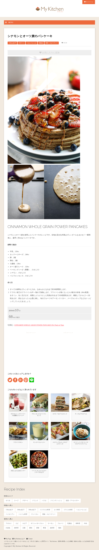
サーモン (51, 523)
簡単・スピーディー (52, 43)
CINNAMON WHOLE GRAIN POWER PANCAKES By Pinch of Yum (39, 325)
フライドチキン (18, 442)
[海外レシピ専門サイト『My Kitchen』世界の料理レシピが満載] (49, 9)
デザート (21, 43)
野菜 (44, 528)
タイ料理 (57, 510)
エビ (17, 523)
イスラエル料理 (45, 510)
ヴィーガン (34, 514)
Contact (30, 539)
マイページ (89, 2)
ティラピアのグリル (81, 414)
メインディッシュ (56, 500)
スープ (16, 500)
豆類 (23, 528)
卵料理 (78, 523)
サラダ (8, 500)
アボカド (9, 523)
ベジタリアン (10, 514)
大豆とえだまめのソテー (18, 470)
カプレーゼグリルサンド (60, 414)
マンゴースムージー (39, 442)
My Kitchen (17, 546)
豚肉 (30, 528)
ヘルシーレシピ (31, 43)
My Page (8, 539)
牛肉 (85, 523)
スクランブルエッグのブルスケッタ (60, 443)
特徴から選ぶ (8, 505)
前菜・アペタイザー (72, 500)
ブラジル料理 (68, 510)
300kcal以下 (21, 510)
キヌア (24, 523)
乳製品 (41, 43)
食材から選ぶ (8, 519)
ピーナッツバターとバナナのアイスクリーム (81, 443)
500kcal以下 (32, 510)
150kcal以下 (12, 43)
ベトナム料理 (22, 514)
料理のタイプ (8, 496)
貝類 (37, 528)
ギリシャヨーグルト (37, 523)
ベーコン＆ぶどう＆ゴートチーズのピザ (39, 471)
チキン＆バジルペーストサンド (39, 414)
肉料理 (16, 528)
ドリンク (35, 500)
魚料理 (52, 528)
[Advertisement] (31, 350)
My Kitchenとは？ (19, 539)
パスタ (44, 500)
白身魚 (8, 528)
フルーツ (60, 523)
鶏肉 (59, 528)
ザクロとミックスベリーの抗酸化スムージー (18, 414)
